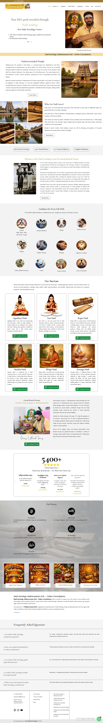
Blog (35, 702)
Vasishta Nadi (20, 369)
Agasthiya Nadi (20, 318)
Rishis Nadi (71, 6)
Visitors (87, 6)
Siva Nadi (51, 318)
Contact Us (98, 6)
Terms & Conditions (38, 696)
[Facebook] (15, 710)
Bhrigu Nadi (51, 369)
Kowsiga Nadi (83, 369)
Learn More (32, 95)
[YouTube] (21, 710)
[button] (15, 481)
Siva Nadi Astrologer (31, 721)
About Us (55, 6)
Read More (49, 135)
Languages (80, 6)
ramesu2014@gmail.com (19, 696)
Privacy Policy (37, 694)
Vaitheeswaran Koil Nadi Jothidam (61, 707)
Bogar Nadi (83, 318)
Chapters (63, 6)
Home (49, 6)
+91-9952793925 (18, 694)
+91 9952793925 (19, 1)
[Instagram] (18, 710)
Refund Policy (37, 699)
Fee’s (92, 6)
